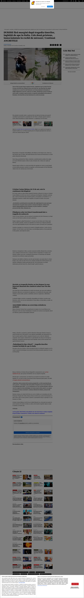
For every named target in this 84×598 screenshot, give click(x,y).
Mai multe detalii (22, 582)
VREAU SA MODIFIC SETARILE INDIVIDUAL (74, 587)
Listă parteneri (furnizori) (42, 585)
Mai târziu (43, 6)
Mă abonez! (50, 6)
